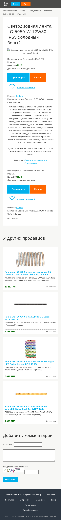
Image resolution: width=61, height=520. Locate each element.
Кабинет (51, 495)
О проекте (25, 500)
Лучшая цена (18, 77)
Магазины (40, 500)
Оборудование (35, 11)
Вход (53, 500)
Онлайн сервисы (30, 510)
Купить (38, 77)
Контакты (9, 500)
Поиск (15, 4)
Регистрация (30, 505)
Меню (26, 4)
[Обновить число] (13, 472)
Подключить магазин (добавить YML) (23, 495)
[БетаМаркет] (6, 4)
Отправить (10, 479)
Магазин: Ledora (10, 11)
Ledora (19, 96)
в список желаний (26, 88)
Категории (22, 11)
